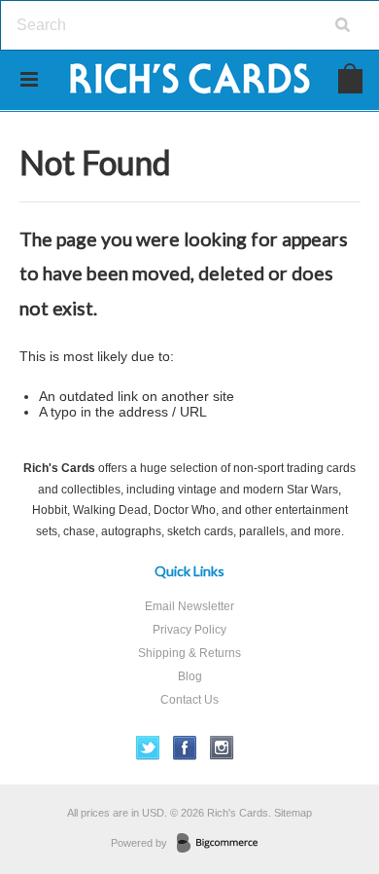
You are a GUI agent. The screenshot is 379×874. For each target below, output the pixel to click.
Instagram (222, 748)
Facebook (185, 748)
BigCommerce (223, 844)
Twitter (148, 748)
